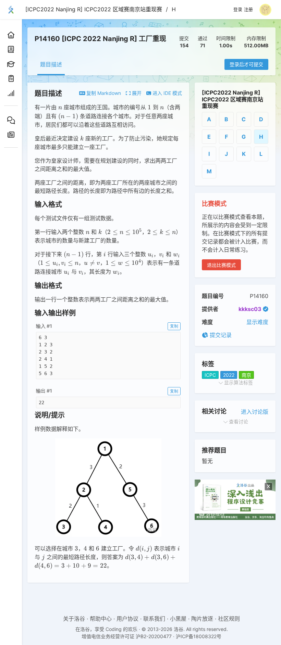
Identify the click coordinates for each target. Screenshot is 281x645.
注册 (248, 9)
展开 (136, 93)
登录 (237, 9)
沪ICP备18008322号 (198, 636)
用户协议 (127, 618)
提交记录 (220, 335)
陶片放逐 (202, 618)
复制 (174, 325)
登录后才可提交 (246, 64)
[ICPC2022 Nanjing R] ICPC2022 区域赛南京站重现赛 (93, 9)
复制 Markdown (103, 93)
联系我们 (154, 618)
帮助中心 (101, 618)
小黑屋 (178, 618)
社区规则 (229, 618)
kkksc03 (250, 309)
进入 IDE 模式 (166, 93)
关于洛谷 (74, 618)
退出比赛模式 (221, 265)
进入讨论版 (254, 411)
